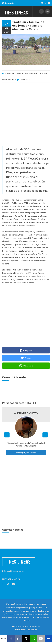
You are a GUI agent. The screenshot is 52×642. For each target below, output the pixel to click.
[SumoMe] (48, 638)
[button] (7, 49)
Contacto (41, 604)
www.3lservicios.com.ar (26, 630)
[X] (26, 638)
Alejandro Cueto (26, 413)
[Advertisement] (26, 115)
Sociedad (9, 73)
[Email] (40, 638)
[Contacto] (49, 3)
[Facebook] (37, 3)
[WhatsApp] (33, 638)
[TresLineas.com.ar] (16, 11)
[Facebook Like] (18, 638)
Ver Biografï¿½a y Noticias (26, 453)
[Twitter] (43, 3)
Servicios (28, 604)
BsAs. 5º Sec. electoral (27, 73)
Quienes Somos (13, 604)
